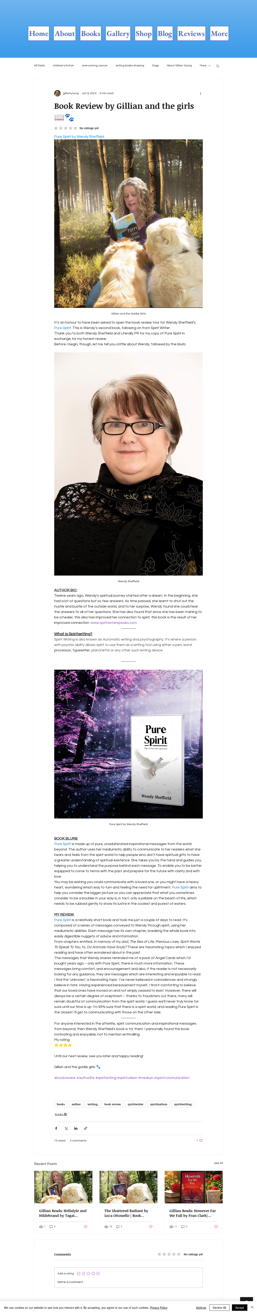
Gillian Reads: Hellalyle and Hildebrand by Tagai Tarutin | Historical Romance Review (63, 1213)
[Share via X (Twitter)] (66, 1128)
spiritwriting (183, 1104)
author (76, 1104)
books (61, 1104)
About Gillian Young (179, 65)
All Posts (39, 65)
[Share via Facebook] (56, 1128)
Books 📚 (61, 1114)
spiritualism (158, 1104)
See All (218, 1163)
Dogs (155, 65)
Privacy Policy (158, 1308)
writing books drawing (130, 65)
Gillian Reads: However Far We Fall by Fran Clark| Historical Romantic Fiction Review (193, 1213)
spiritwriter (135, 1104)
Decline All (219, 1308)
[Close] (252, 1307)
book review (112, 1104)
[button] (218, 65)
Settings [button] (201, 1308)
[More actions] (200, 93)
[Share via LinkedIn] (76, 1128)
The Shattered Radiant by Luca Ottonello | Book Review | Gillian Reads (126, 1213)
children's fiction (63, 65)
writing (93, 1104)
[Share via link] (86, 1128)
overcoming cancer (95, 65)
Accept (239, 1308)
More (203, 65)
